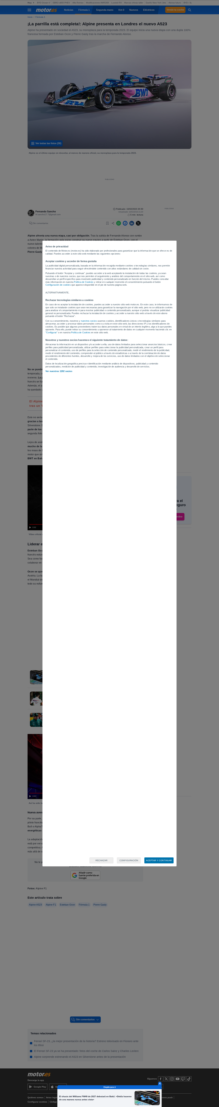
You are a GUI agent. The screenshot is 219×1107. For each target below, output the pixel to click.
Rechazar (101, 860)
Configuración (128, 860)
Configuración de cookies (58, 285)
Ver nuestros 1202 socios (58, 371)
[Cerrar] (160, 1083)
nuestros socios (89, 321)
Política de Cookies (83, 282)
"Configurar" (51, 332)
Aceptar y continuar (159, 860)
